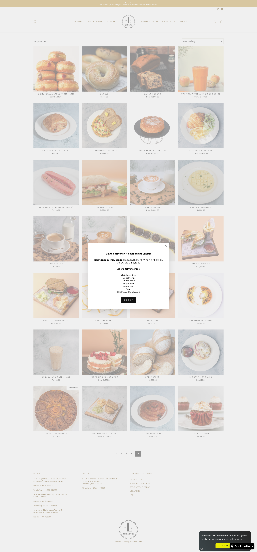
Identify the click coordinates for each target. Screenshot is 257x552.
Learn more (237, 539)
